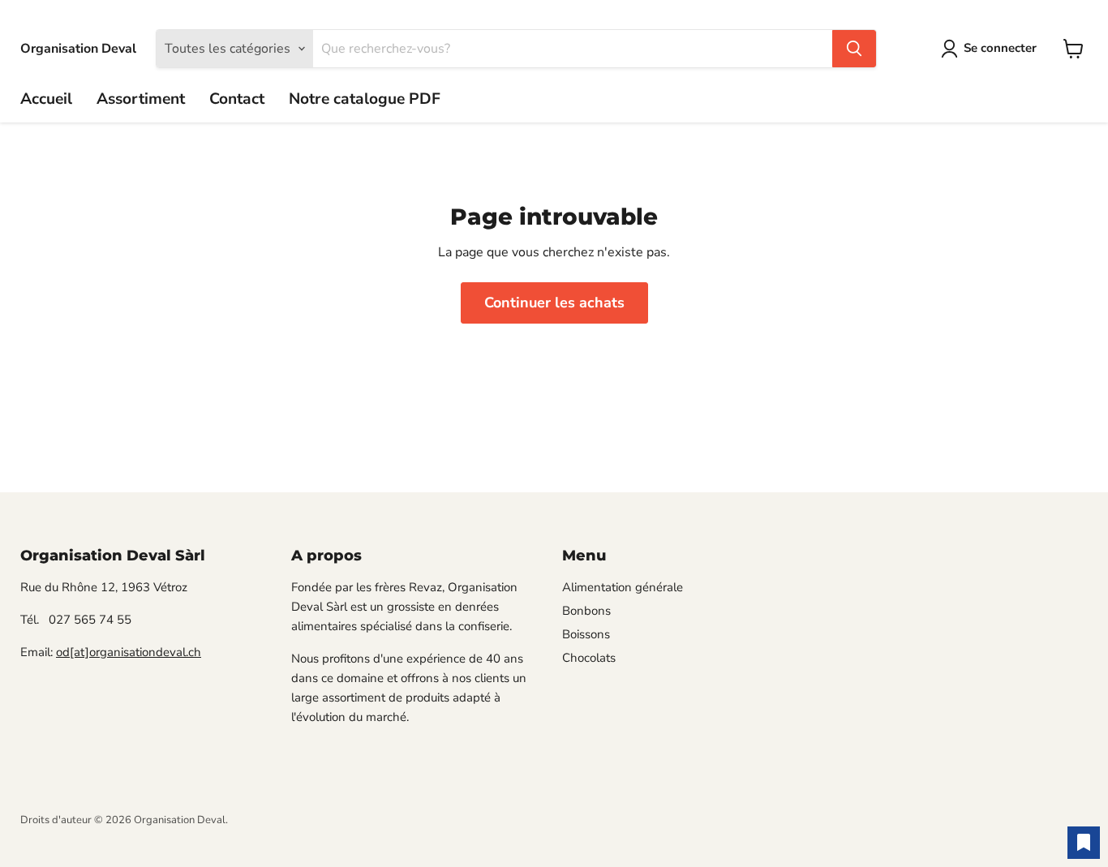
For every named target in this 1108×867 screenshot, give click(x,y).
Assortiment (141, 98)
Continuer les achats (554, 302)
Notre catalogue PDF (364, 98)
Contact (236, 98)
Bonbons (586, 611)
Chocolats (589, 658)
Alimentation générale (622, 587)
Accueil (46, 98)
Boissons (586, 634)
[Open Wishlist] (1083, 842)
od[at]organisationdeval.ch (128, 652)
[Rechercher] (854, 48)
